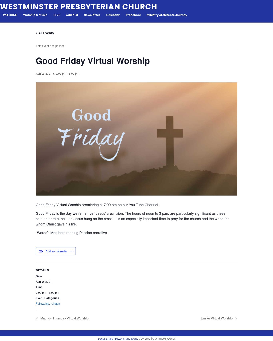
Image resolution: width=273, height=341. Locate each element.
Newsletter (92, 15)
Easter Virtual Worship (217, 318)
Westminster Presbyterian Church (78, 6)
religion (55, 303)
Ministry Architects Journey (167, 15)
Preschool (133, 15)
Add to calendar (56, 251)
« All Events (45, 33)
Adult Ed (72, 15)
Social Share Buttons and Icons (118, 338)
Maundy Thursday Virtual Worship (64, 318)
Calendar (113, 15)
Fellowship (42, 303)
